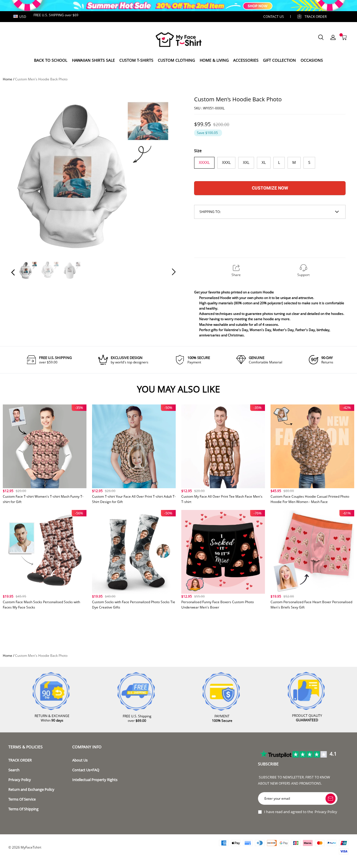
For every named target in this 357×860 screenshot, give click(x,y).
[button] (24, 172)
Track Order (316, 16)
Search (14, 770)
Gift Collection (279, 60)
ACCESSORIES (246, 60)
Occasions (312, 60)
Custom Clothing (176, 60)
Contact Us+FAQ (85, 770)
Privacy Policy (19, 779)
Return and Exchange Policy (31, 789)
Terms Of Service (22, 799)
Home (7, 79)
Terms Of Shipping (23, 809)
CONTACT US (273, 16)
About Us (80, 760)
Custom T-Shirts (136, 60)
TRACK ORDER (20, 760)
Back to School (50, 60)
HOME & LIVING (214, 60)
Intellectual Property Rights (94, 779)
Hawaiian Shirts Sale (93, 60)
